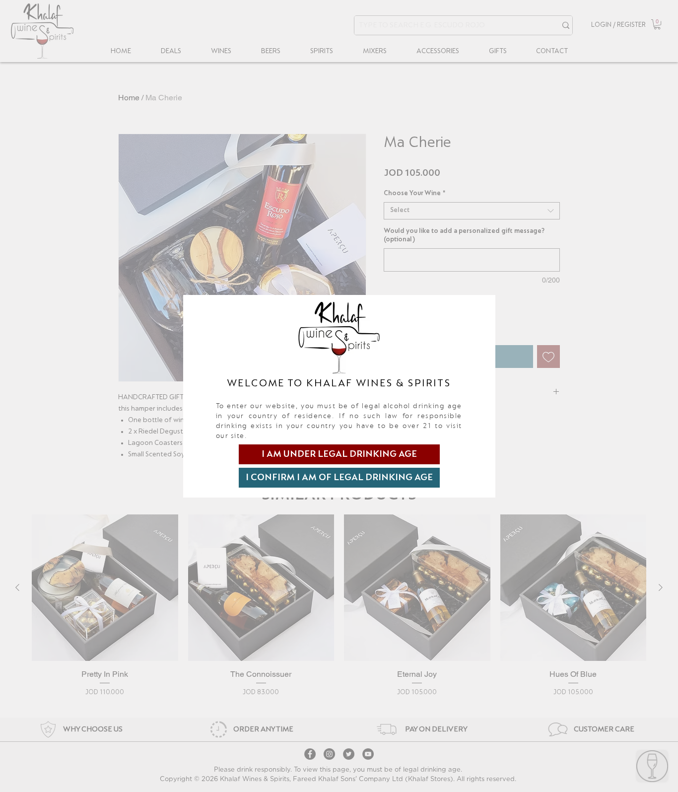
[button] (339, 454)
